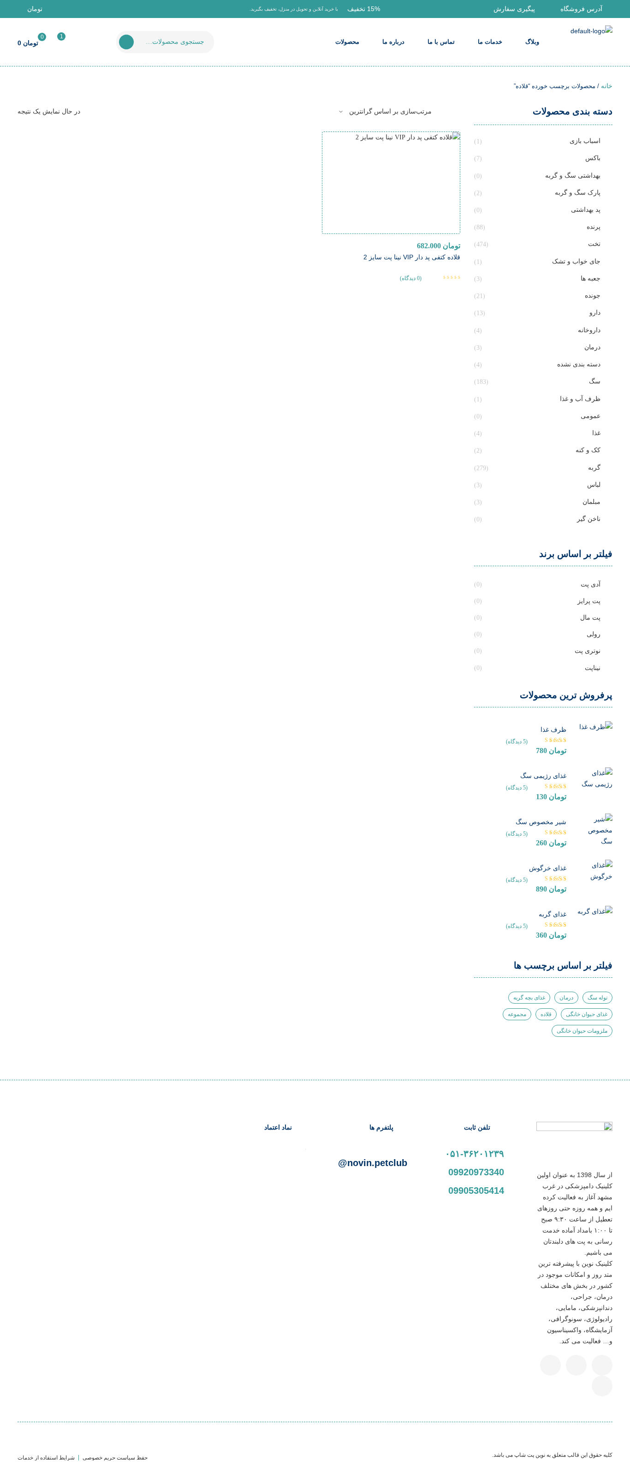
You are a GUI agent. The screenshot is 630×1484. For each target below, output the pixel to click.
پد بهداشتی (585, 209)
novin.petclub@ (372, 1163)
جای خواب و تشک (576, 261)
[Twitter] (576, 1365)
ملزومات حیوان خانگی (582, 1031)
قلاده (546, 1014)
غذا (596, 433)
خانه (606, 86)
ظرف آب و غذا (580, 398)
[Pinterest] (602, 1386)
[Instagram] (550, 1365)
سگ (594, 381)
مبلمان (591, 501)
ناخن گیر (588, 518)
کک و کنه (588, 450)
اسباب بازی (585, 140)
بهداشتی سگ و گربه (572, 175)
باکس (592, 158)
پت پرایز (588, 600)
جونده (592, 295)
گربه (594, 467)
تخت (594, 243)
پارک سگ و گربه (577, 192)
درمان (592, 347)
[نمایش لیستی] (443, 111)
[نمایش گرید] (457, 111)
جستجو (126, 42)
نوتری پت (587, 650)
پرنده (593, 226)
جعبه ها (590, 278)
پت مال (590, 617)
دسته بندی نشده (578, 364)
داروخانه (589, 330)
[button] (364, 9)
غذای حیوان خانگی (586, 1014)
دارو (594, 312)
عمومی (590, 415)
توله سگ (597, 997)
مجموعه (517, 1014)
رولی (593, 634)
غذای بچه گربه (529, 997)
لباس (593, 484)
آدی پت (590, 584)
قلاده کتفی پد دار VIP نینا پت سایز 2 (411, 257)
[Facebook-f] (602, 1365)
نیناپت (592, 667)
